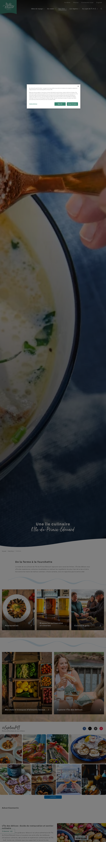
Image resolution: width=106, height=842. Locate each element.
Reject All (60, 103)
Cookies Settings (33, 103)
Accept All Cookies (72, 103)
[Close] (78, 86)
